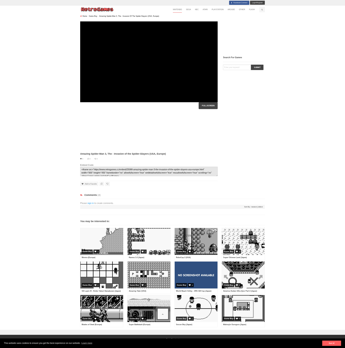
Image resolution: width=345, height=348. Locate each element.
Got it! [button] (332, 343)
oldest (260, 207)
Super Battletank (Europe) (139, 324)
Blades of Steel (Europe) (92, 324)
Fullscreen (208, 106)
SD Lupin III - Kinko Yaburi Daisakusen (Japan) (101, 291)
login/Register (257, 3)
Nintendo (177, 9)
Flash (252, 9)
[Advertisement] (149, 130)
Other (242, 9)
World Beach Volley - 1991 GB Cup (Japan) (193, 291)
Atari (205, 9)
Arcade (231, 9)
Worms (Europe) (88, 257)
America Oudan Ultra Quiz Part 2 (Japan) (240, 291)
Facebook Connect (240, 3)
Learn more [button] (86, 343)
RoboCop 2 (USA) (183, 257)
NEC (197, 9)
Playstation (218, 9)
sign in (90, 203)
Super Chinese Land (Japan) (235, 257)
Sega (188, 9)
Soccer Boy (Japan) (184, 324)
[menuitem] (177, 10)
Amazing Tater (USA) (137, 291)
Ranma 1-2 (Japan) (136, 257)
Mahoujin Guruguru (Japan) (234, 324)
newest (254, 207)
